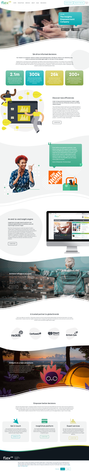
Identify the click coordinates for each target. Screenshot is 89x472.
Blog (37, 3)
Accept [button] (62, 469)
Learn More (75, 29)
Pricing (79, 2)
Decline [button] (68, 469)
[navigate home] (6, 3)
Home (14, 3)
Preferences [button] (57, 469)
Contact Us (86, 2)
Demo (68, 2)
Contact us (16, 436)
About (33, 3)
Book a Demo (65, 29)
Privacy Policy (25, 466)
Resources (43, 3)
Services (27, 3)
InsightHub (21, 3)
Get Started (14, 376)
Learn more (57, 122)
